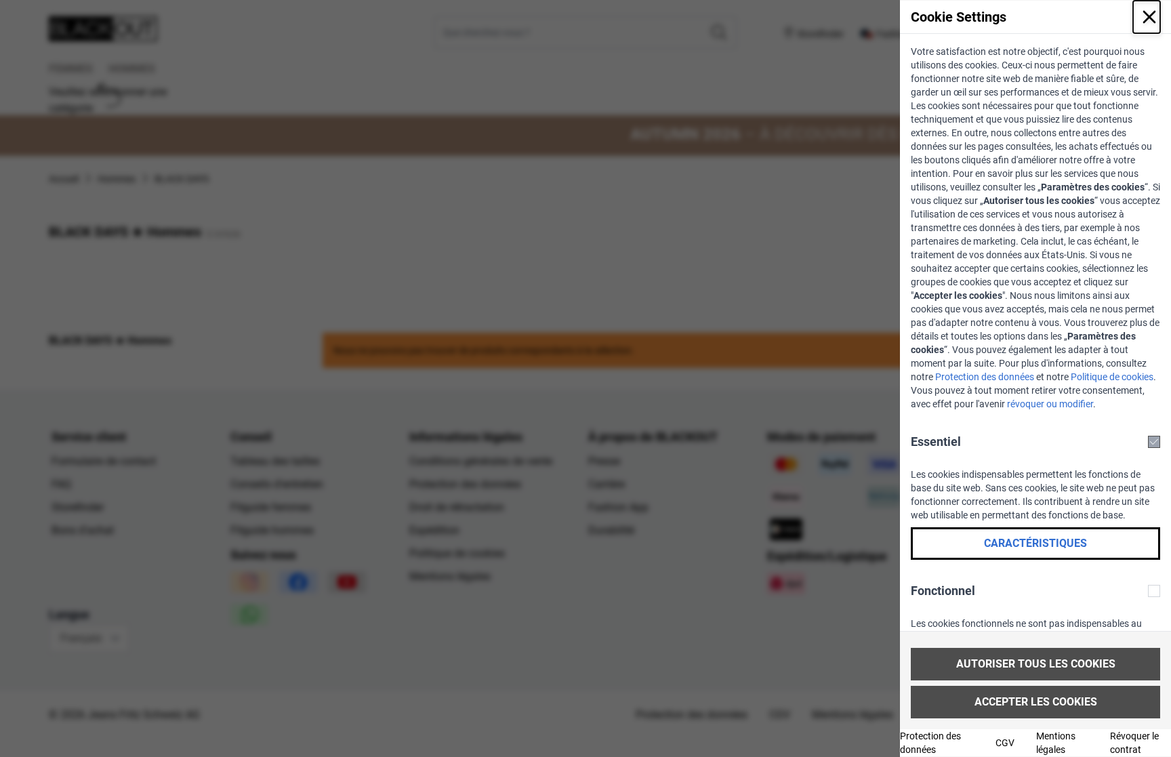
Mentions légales (1055, 743)
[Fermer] (1146, 17)
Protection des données (984, 376)
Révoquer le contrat (1134, 743)
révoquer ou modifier (1050, 403)
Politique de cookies (1112, 376)
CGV (1004, 742)
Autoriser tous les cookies (1035, 663)
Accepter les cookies (1035, 701)
